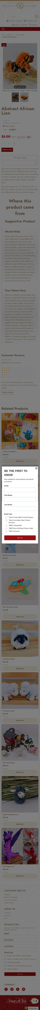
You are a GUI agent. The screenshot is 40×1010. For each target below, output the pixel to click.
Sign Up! (20, 538)
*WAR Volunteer (14, 531)
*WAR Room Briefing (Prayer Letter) (21, 528)
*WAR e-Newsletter (15, 525)
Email (6, 486)
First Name (8, 495)
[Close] (36, 468)
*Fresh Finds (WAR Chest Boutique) (21, 517)
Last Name (8, 504)
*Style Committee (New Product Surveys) (19, 521)
